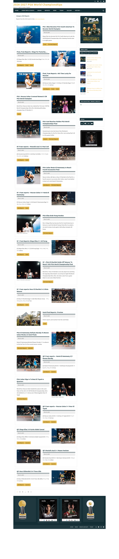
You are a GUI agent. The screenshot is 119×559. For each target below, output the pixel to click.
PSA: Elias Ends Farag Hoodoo (53, 215)
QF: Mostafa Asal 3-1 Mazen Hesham (56, 450)
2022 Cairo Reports (39, 19)
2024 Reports (21, 65)
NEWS (54, 10)
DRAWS (39, 10)
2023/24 (45, 139)
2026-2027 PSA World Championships (37, 4)
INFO (90, 52)
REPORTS (47, 10)
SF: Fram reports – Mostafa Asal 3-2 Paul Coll (33, 147)
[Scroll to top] (116, 556)
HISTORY (77, 10)
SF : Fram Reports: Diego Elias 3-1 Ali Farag (32, 241)
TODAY (61, 10)
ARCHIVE (95, 52)
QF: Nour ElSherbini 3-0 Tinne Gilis (29, 471)
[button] (88, 142)
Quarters (53, 371)
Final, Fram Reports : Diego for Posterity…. (32, 52)
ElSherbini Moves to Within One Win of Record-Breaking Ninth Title (94, 90)
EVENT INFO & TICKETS (28, 10)
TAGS (86, 52)
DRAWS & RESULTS (83, 527)
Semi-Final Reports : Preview (53, 312)
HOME (16, 10)
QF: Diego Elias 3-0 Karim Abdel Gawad (30, 429)
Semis (31, 65)
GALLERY (69, 10)
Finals (44, 44)
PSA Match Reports (52, 44)
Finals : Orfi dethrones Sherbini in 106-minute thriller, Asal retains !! (94, 81)
